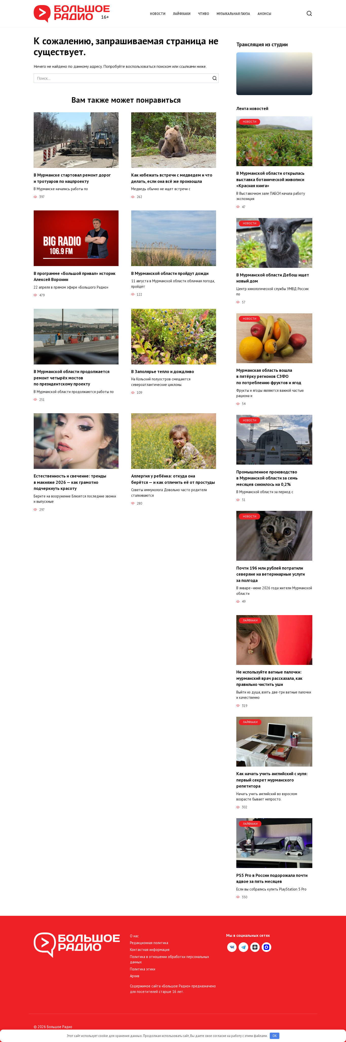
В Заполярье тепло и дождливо (162, 371)
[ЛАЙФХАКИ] (274, 661)
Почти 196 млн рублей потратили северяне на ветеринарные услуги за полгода (270, 574)
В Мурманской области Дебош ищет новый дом (272, 278)
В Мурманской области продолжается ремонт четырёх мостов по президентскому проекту (71, 377)
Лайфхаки (181, 14)
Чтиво (203, 14)
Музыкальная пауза (233, 14)
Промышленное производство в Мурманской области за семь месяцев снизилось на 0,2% (267, 478)
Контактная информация (149, 949)
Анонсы (264, 14)
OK (275, 1036)
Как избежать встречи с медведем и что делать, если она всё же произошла (171, 178)
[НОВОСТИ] (274, 163)
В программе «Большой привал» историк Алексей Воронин (75, 276)
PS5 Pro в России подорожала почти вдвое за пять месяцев (271, 878)
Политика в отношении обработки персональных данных (169, 959)
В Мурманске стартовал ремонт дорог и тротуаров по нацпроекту (72, 178)
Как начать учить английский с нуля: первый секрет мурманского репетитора (271, 780)
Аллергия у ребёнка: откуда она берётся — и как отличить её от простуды (173, 479)
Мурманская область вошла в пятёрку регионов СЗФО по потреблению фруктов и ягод (268, 376)
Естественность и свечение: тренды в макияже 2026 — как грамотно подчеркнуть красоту (70, 482)
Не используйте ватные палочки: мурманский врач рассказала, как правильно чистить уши (269, 678)
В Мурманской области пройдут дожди (169, 273)
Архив (134, 975)
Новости (157, 14)
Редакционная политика (149, 942)
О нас (134, 936)
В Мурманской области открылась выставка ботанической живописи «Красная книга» (270, 179)
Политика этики (142, 969)
